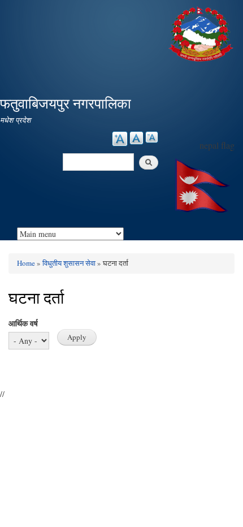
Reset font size (136, 138)
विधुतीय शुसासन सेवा (69, 263)
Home (26, 263)
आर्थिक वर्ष (23, 323)
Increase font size (120, 138)
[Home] (202, 32)
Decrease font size (151, 137)
